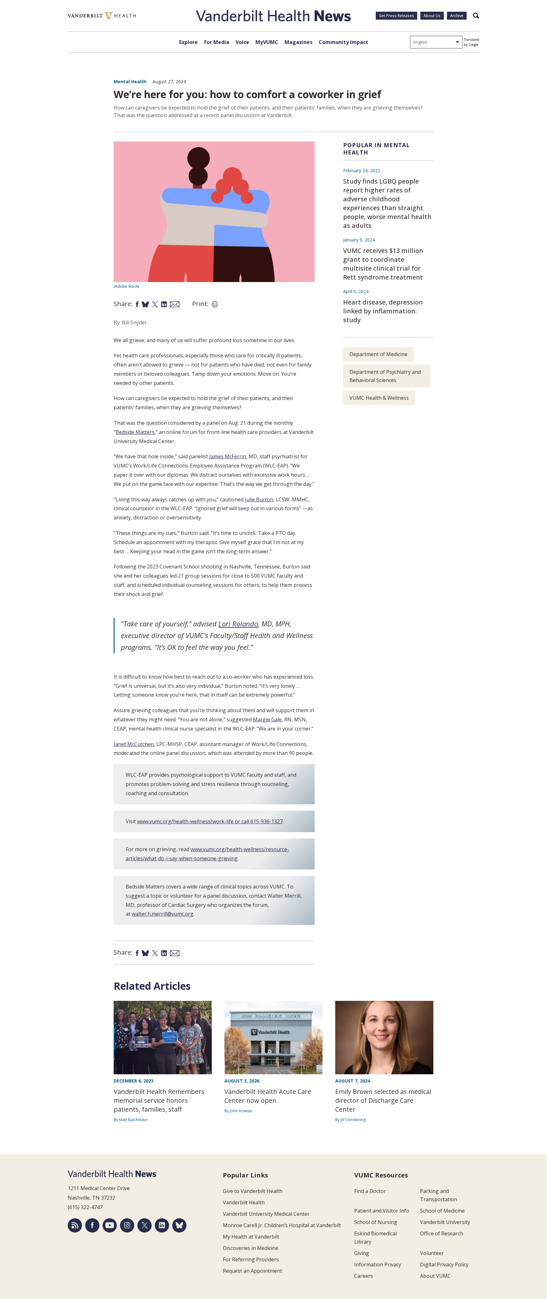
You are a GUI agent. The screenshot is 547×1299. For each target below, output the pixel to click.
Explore (188, 42)
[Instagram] (127, 1225)
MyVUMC (266, 42)
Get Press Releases (396, 15)
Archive (456, 15)
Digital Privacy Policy (444, 1264)
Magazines (298, 42)
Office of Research (441, 1233)
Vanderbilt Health (244, 1202)
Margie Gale (267, 719)
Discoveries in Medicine (250, 1248)
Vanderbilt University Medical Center (266, 1213)
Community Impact (343, 42)
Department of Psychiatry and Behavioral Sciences (385, 376)
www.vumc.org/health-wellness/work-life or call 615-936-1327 (210, 821)
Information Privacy (377, 1264)
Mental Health (130, 81)
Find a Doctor (370, 1191)
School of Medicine (442, 1210)
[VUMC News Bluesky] (179, 1225)
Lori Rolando (238, 623)
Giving (361, 1253)
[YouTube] (110, 1225)
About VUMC (435, 1275)
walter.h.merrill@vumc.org (162, 913)
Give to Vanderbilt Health (252, 1191)
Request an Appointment (252, 1270)
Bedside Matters (135, 432)
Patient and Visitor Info (381, 1210)
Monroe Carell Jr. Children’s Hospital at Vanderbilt (282, 1225)
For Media (216, 42)
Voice (242, 42)
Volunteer (432, 1253)
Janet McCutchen (134, 744)
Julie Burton (259, 499)
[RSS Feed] (75, 1225)
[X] (144, 1225)
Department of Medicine (378, 354)
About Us (432, 15)
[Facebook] (92, 1225)
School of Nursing (375, 1222)
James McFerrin (227, 456)
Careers (363, 1275)
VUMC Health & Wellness (379, 397)
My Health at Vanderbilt (251, 1236)
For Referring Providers (251, 1259)
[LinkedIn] (162, 1225)
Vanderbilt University (445, 1222)
